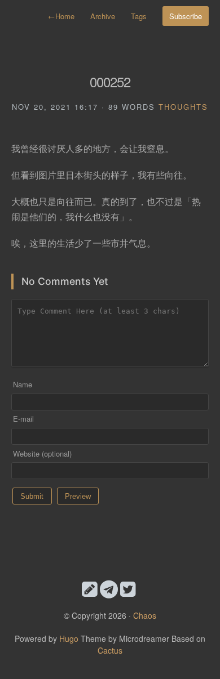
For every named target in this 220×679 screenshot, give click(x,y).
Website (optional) (42, 453)
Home (61, 16)
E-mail (23, 418)
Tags (139, 16)
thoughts (183, 106)
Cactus (110, 650)
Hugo (68, 638)
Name (22, 384)
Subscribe (185, 16)
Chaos (144, 615)
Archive (102, 16)
